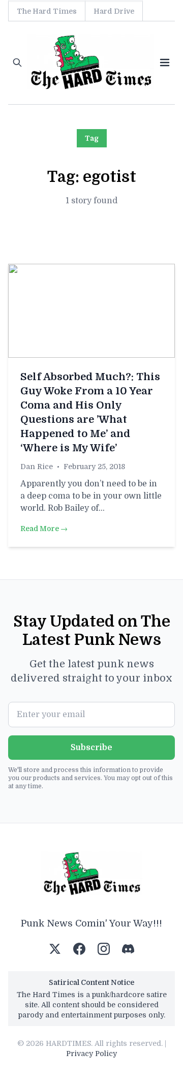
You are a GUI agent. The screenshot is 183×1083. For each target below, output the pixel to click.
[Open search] (17, 62)
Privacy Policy (91, 1053)
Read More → (44, 528)
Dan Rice (36, 466)
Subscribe (91, 747)
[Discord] (128, 949)
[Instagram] (104, 949)
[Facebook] (79, 949)
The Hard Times (47, 11)
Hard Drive (114, 11)
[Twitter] (55, 949)
